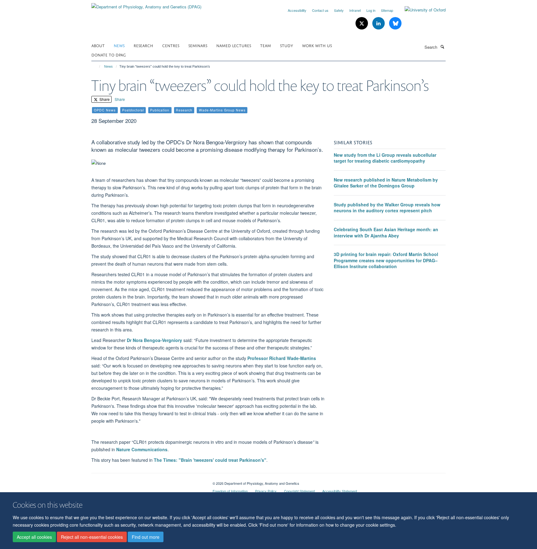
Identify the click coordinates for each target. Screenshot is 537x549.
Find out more (145, 537)
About (98, 45)
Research (143, 45)
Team (265, 45)
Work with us (317, 45)
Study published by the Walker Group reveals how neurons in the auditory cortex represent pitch (387, 207)
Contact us (320, 10)
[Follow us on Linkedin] (379, 23)
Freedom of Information (230, 490)
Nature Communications (142, 449)
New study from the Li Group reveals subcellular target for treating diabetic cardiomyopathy (385, 158)
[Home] (97, 66)
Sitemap (387, 10)
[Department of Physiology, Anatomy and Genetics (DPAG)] (146, 4)
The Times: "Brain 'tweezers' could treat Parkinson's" (210, 460)
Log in (370, 10)
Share (104, 99)
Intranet (355, 10)
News (119, 45)
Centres (170, 45)
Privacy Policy (266, 490)
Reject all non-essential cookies (92, 537)
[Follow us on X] (362, 23)
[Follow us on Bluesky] (395, 23)
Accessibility (297, 10)
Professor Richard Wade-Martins (281, 358)
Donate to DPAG (108, 54)
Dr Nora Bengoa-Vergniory (154, 340)
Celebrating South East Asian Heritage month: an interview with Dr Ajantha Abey (386, 232)
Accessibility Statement (339, 490)
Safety (339, 10)
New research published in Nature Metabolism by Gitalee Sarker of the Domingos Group (386, 183)
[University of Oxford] (420, 10)
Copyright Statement (299, 490)
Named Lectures (233, 45)
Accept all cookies (34, 537)
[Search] (442, 46)
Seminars (197, 45)
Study (286, 45)
